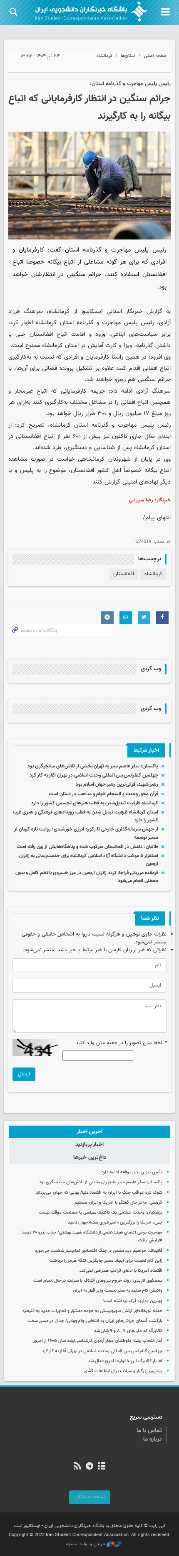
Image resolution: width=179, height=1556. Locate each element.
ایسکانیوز (91, 311)
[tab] (89, 1131)
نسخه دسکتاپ (90, 1497)
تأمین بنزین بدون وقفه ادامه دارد (132, 1172)
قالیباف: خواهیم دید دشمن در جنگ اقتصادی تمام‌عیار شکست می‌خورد (98, 1250)
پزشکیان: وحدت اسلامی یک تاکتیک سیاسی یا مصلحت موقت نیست (100, 1212)
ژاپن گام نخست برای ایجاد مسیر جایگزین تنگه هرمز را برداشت (105, 1260)
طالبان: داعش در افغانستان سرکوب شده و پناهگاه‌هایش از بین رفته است (87, 846)
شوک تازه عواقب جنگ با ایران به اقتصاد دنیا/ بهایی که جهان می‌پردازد (99, 1192)
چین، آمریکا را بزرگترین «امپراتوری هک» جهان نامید (115, 1222)
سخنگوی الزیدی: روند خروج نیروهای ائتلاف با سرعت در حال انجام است (97, 1280)
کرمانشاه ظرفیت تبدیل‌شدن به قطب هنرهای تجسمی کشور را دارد (94, 803)
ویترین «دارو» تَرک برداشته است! (132, 1300)
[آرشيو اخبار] (102, 1467)
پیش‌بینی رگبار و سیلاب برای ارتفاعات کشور (123, 1371)
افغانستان (123, 574)
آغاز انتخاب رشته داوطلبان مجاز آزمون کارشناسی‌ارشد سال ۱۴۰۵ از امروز (97, 1340)
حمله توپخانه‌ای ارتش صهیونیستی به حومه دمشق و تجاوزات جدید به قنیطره (92, 1310)
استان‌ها (128, 55)
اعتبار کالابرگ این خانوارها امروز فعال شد (125, 1361)
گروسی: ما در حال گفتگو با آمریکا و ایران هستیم (118, 1202)
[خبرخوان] (77, 1467)
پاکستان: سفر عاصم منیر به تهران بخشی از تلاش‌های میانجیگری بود (92, 766)
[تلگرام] (89, 1467)
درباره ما (152, 1439)
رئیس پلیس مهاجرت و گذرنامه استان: (130, 84)
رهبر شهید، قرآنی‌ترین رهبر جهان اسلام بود (117, 784)
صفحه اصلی (155, 55)
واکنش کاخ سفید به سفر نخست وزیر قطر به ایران (117, 1290)
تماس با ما (149, 1430)
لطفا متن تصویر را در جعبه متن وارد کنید (121, 1043)
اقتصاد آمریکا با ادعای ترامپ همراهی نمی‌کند (121, 1270)
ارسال (24, 1074)
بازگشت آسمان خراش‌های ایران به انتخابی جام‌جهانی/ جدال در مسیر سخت (94, 1320)
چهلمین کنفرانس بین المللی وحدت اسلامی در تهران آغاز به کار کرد (94, 775)
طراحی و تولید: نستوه (86, 1544)
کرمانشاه (104, 55)
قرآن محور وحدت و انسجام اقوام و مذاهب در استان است (103, 794)
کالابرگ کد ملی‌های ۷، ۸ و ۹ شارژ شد (128, 1330)
